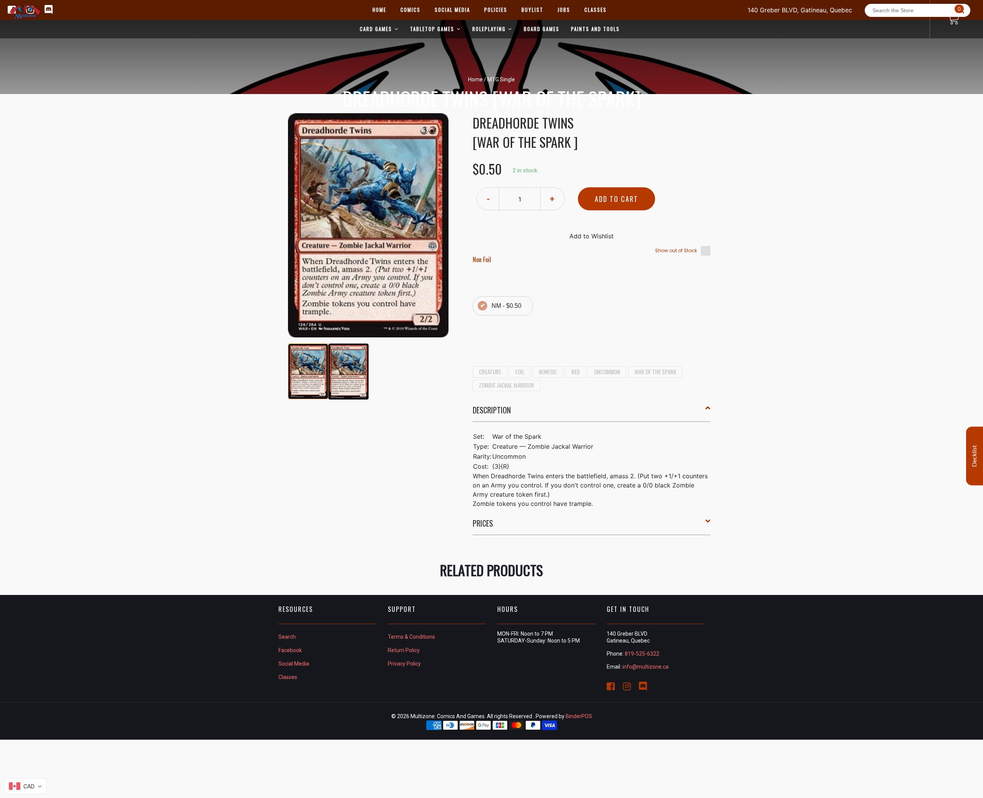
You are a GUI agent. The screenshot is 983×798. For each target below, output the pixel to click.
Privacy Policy (404, 664)
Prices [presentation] (483, 523)
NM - (506, 305)
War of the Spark (655, 371)
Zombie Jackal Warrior (506, 385)
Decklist (974, 456)
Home (475, 79)
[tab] (592, 413)
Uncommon (607, 371)
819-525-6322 (642, 654)
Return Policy (404, 650)
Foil (520, 371)
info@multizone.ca (645, 667)
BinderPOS (579, 716)
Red (575, 371)
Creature (490, 371)
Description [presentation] (492, 410)
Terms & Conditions (411, 637)
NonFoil (548, 371)
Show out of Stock (676, 250)
